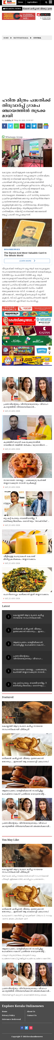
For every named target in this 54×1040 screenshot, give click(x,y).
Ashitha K (9, 121)
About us (31, 1012)
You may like (10, 840)
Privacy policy (8, 1016)
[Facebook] (22, 1028)
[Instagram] (31, 1028)
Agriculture (32, 2)
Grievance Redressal (11, 1019)
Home (6, 38)
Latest (6, 606)
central (37, 38)
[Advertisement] (27, 70)
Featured (7, 697)
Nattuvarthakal (21, 38)
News (20, 2)
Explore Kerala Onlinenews (23, 1006)
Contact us (32, 1016)
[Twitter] (27, 1028)
